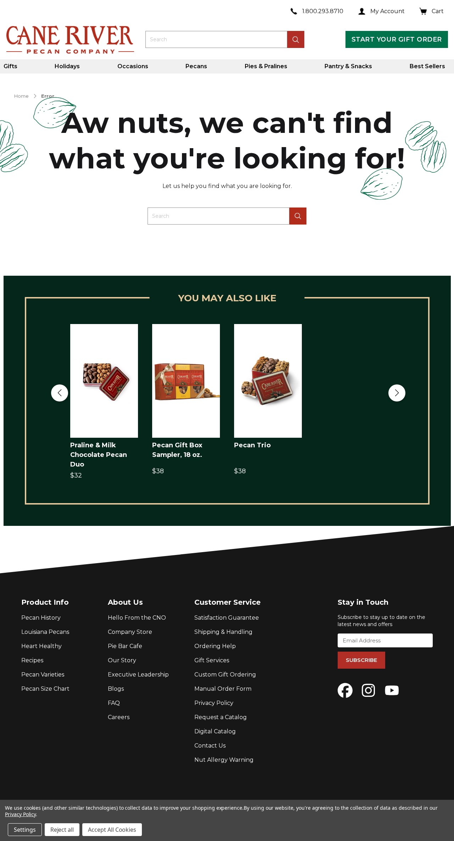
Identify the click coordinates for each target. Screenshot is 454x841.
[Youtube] (391, 690)
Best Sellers (427, 66)
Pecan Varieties (42, 674)
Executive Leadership (138, 674)
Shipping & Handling (223, 632)
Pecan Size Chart (45, 688)
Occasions (132, 66)
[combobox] (216, 39)
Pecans (196, 66)
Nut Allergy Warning (224, 759)
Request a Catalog (220, 717)
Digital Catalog (215, 731)
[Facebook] (345, 690)
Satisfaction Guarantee (226, 617)
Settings (25, 830)
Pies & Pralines (266, 66)
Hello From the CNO (137, 617)
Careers (118, 717)
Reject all (62, 830)
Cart (438, 11)
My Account (387, 11)
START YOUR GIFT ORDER (396, 39)
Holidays (67, 66)
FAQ (114, 703)
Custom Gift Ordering (225, 674)
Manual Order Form (222, 688)
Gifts (10, 66)
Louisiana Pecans (45, 632)
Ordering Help (215, 646)
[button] (59, 392)
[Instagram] (368, 690)
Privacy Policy (213, 703)
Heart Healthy (41, 646)
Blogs (116, 688)
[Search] (297, 216)
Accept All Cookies (112, 830)
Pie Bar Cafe (125, 646)
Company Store (130, 632)
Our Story (122, 660)
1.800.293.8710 (322, 11)
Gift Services (211, 660)
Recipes (32, 660)
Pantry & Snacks (348, 66)
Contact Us (210, 745)
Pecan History (41, 617)
